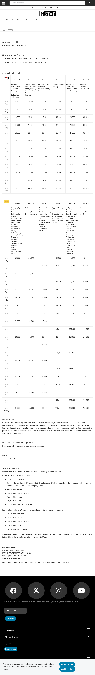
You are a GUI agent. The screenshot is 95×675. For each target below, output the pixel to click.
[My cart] (90, 4)
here (43, 459)
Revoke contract (10, 649)
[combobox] (48, 3)
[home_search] (3, 3)
